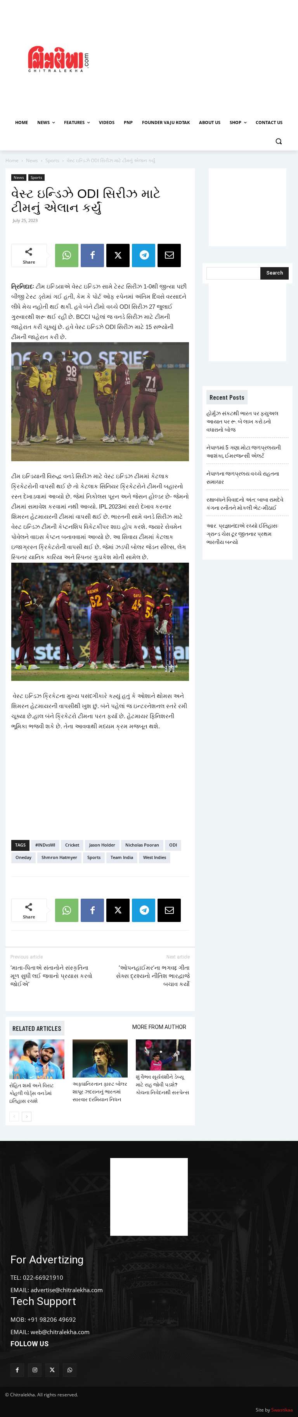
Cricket (72, 845)
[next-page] (26, 1116)
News (32, 160)
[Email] (169, 255)
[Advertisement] (207, 57)
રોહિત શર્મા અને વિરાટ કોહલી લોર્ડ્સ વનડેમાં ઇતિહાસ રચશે (31, 1093)
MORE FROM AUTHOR (159, 1027)
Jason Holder (102, 845)
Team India (122, 857)
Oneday (23, 857)
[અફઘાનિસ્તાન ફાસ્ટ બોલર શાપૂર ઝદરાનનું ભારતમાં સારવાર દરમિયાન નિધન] (100, 1058)
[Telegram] (143, 255)
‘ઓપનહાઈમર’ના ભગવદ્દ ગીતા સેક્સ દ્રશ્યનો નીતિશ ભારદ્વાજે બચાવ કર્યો (153, 976)
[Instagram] (35, 1370)
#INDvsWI (45, 845)
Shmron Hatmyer (59, 857)
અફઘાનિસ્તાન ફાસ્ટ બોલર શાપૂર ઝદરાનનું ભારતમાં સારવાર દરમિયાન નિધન (100, 1091)
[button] (278, 141)
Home (12, 160)
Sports (52, 160)
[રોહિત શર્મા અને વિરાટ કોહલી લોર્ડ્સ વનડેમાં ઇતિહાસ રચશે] (36, 1059)
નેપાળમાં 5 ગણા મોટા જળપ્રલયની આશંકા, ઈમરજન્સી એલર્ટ (243, 451)
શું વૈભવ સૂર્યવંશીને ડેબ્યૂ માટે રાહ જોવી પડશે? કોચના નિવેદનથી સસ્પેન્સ (162, 1084)
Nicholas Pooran (142, 845)
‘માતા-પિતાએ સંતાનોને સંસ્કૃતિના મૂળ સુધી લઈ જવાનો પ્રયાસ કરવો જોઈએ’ (51, 976)
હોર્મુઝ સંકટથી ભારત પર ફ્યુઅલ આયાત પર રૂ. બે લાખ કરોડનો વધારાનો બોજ (242, 421)
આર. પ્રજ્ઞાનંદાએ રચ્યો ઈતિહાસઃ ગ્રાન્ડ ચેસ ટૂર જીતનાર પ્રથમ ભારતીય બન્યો (242, 534)
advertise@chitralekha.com (67, 1290)
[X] (118, 255)
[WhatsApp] (66, 255)
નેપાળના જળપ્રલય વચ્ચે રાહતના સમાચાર (242, 478)
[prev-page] (14, 1116)
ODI (173, 845)
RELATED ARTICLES (36, 1028)
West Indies (154, 857)
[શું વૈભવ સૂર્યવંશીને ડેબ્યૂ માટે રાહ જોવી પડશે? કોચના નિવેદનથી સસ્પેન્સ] (163, 1055)
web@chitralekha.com (60, 1332)
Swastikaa (282, 1410)
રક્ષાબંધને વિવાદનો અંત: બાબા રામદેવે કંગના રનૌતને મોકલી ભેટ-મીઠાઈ (245, 504)
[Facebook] (92, 255)
